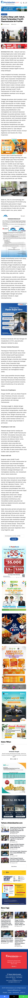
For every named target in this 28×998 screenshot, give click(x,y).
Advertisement (16, 992)
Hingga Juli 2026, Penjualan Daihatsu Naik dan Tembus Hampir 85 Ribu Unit (17, 846)
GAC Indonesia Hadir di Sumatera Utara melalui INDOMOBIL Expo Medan (18, 853)
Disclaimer (5, 992)
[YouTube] (15, 759)
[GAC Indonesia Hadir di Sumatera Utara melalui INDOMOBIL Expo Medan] (5, 853)
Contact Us (22, 992)
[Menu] (26, 3)
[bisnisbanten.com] (10, 2)
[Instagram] (17, 759)
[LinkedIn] (13, 759)
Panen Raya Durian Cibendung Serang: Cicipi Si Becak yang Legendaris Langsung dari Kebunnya (6, 923)
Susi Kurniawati (6, 24)
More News (14, 866)
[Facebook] (11, 759)
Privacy (10, 992)
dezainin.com (18, 990)
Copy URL (14, 539)
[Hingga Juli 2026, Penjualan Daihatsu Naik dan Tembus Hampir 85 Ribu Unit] (5, 846)
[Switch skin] (21, 3)
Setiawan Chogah (14, 751)
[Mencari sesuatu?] (23, 3)
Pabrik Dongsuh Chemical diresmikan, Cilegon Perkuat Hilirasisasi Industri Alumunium (18, 860)
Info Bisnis (4, 14)
